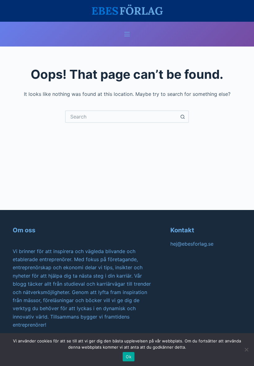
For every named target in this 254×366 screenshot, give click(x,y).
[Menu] (127, 34)
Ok (128, 356)
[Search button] (183, 116)
